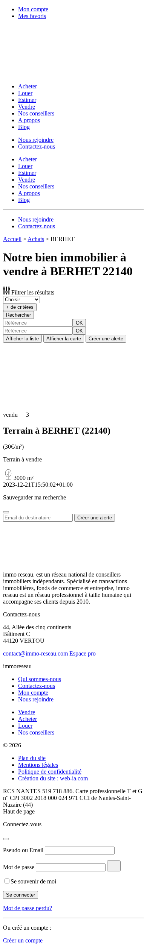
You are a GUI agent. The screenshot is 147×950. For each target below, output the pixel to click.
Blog (24, 127)
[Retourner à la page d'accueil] (52, 73)
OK (79, 323)
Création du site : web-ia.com (53, 778)
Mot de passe (18, 867)
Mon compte (33, 9)
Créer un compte (23, 940)
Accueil (12, 239)
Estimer (27, 100)
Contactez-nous (36, 146)
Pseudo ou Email (23, 850)
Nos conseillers (36, 113)
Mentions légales (38, 765)
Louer (25, 93)
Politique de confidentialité (49, 771)
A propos (29, 120)
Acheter (27, 86)
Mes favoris (32, 16)
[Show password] (114, 865)
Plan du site (32, 758)
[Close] (6, 512)
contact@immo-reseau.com (35, 653)
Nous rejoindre (36, 140)
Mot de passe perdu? (27, 908)
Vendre (26, 106)
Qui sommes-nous (39, 679)
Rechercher (18, 315)
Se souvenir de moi (33, 881)
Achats (36, 239)
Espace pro (82, 653)
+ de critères (20, 307)
